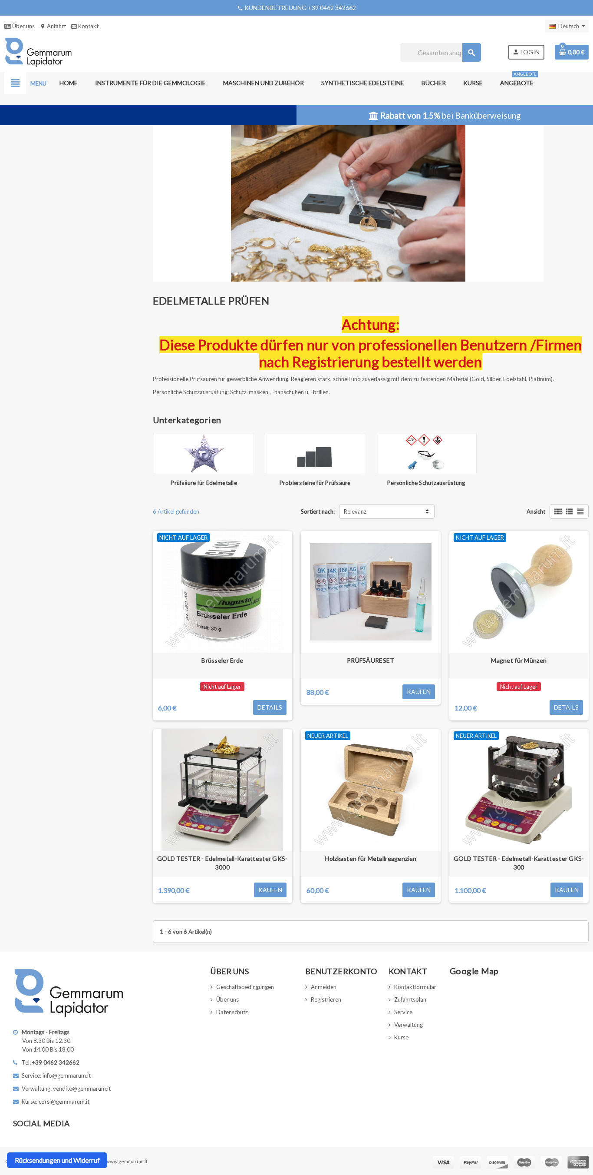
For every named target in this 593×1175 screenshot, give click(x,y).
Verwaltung (408, 1024)
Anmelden (323, 986)
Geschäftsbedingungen (245, 986)
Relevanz (355, 511)
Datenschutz (232, 1012)
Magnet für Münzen (519, 660)
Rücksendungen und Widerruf (57, 1160)
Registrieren (326, 999)
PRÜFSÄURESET (370, 660)
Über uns (23, 26)
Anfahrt (53, 26)
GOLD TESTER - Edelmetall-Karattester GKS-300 (519, 863)
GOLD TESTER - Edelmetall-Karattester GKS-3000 (222, 863)
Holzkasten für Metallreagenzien (370, 858)
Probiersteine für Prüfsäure (315, 482)
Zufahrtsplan (410, 999)
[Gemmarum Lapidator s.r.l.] (38, 51)
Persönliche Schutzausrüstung (426, 482)
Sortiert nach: (318, 511)
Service (403, 1012)
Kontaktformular (415, 986)
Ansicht (536, 511)
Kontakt (88, 26)
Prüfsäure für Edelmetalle (204, 482)
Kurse (401, 1037)
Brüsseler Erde (222, 660)
